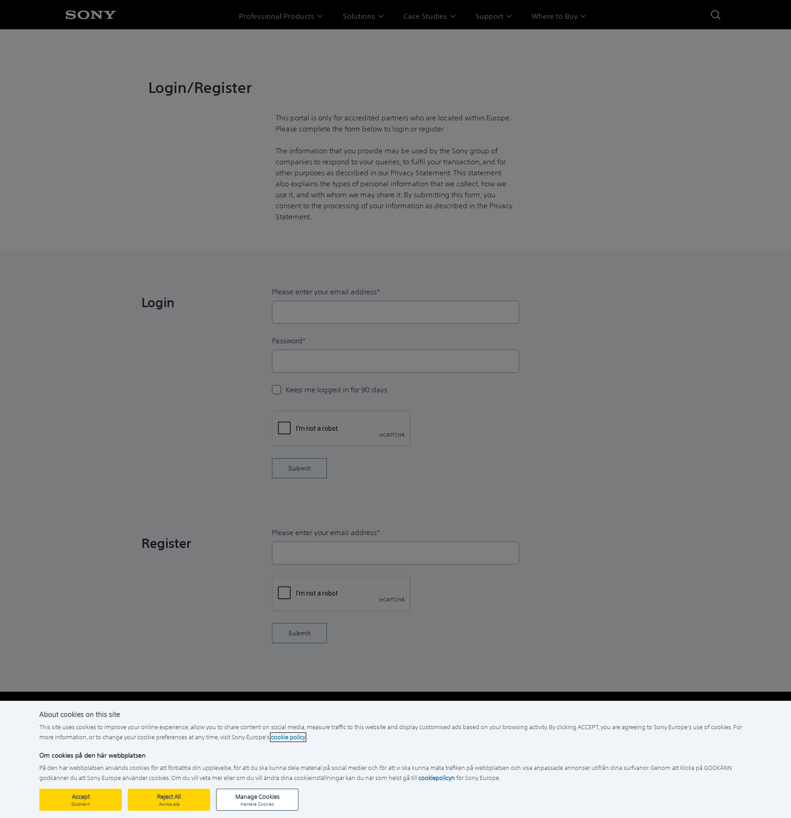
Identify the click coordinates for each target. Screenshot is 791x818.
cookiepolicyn (436, 778)
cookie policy (288, 737)
